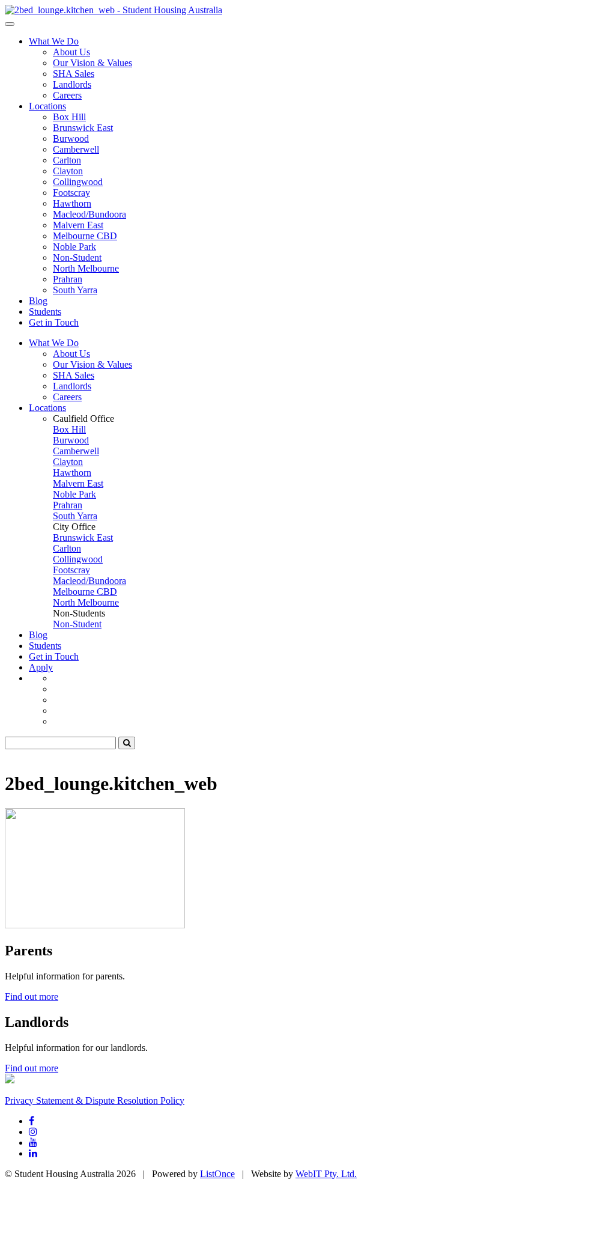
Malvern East (78, 225)
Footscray (71, 192)
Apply (41, 667)
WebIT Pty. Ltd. (326, 1174)
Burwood (71, 138)
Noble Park (74, 247)
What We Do (54, 41)
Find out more (31, 996)
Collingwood (78, 182)
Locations (47, 106)
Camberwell (76, 149)
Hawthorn (72, 203)
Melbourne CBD (85, 236)
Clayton (68, 171)
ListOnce (217, 1174)
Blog (38, 301)
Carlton (67, 160)
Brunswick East (83, 128)
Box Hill (69, 117)
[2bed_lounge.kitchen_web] (113, 10)
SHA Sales (73, 73)
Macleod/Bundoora (89, 214)
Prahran (67, 279)
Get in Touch (54, 322)
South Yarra (75, 290)
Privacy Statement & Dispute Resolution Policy (94, 1100)
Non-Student (77, 257)
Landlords (72, 84)
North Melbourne (86, 268)
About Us (71, 52)
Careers (67, 95)
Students (45, 311)
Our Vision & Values (92, 63)
